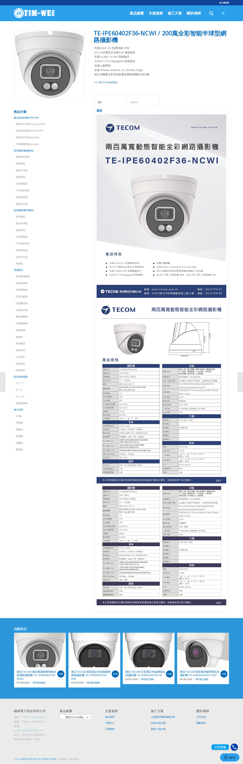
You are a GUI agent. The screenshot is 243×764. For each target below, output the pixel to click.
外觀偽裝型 (22, 197)
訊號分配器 (22, 296)
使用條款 (63, 759)
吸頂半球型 (22, 170)
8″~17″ (19, 389)
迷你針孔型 (22, 204)
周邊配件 (18, 270)
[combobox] (76, 716)
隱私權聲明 (74, 759)
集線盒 (19, 336)
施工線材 (18, 409)
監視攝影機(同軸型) (24, 210)
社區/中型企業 (158, 723)
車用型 (19, 263)
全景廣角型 (22, 183)
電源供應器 (22, 283)
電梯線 (19, 442)
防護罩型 (20, 177)
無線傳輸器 (22, 316)
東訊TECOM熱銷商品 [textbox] (76, 717)
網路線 (19, 429)
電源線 (19, 436)
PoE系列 (20, 357)
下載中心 (109, 723)
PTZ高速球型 (22, 190)
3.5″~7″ (19, 383)
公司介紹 (201, 716)
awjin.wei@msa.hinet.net (29, 730)
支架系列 (20, 363)
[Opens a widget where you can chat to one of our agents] (229, 757)
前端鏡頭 (20, 343)
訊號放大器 (22, 310)
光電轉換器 (22, 323)
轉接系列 (20, 370)
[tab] (110, 100)
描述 (110, 102)
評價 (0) (143, 102)
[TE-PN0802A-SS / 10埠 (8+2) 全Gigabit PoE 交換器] (240, 382)
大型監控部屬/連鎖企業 (163, 716)
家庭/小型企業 (158, 729)
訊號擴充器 (22, 303)
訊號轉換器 (22, 289)
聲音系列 (20, 350)
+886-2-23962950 (33, 717)
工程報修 (109, 729)
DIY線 (19, 416)
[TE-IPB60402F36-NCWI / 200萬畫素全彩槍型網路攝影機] (3, 382)
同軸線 (19, 422)
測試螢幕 (20, 330)
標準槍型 (20, 216)
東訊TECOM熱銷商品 (108, 82)
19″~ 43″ (20, 396)
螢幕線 (19, 449)
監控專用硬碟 (23, 276)
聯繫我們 (201, 723)
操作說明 (109, 716)
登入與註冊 (224, 2)
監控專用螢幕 (21, 376)
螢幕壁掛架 (22, 403)
